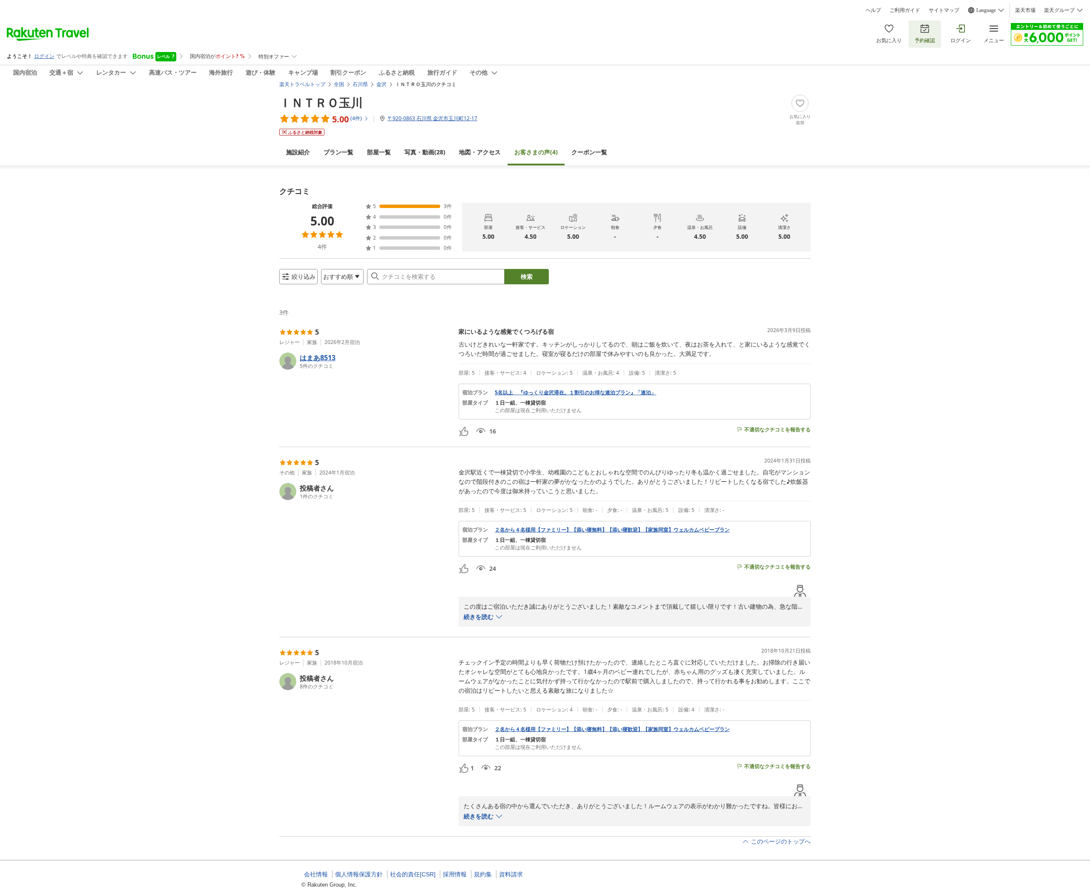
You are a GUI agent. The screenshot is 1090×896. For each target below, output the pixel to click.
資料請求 (511, 874)
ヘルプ (873, 10)
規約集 (483, 874)
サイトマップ (944, 10)
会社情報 (316, 874)
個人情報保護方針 (359, 874)
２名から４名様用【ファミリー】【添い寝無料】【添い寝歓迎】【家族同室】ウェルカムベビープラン (612, 529)
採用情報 (455, 874)
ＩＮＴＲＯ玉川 (321, 102)
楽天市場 (1025, 10)
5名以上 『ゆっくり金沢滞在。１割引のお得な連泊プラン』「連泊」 (575, 392)
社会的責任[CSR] (413, 874)
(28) (424, 152)
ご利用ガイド (904, 10)
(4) (536, 152)
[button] (365, 361)
